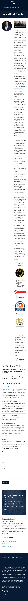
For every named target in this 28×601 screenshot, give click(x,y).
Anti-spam (18, 587)
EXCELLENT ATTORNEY (9, 401)
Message (4, 468)
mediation (20, 93)
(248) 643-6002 (14, 1)
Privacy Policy (11, 587)
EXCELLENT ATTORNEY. (9, 415)
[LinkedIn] (4, 591)
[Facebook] (2, 591)
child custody (17, 88)
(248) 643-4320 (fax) (6, 546)
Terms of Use (4, 587)
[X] (7, 591)
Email (3, 462)
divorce (23, 86)
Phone (3, 456)
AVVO (16, 151)
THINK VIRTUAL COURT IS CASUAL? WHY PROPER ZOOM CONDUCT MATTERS (13, 371)
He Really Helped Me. (8, 423)
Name (3, 451)
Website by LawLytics (6, 594)
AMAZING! (5, 439)
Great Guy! (5, 387)
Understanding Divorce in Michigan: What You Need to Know (13, 377)
